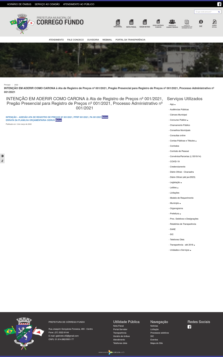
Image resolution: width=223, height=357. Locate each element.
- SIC (171, 234)
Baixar (105, 117)
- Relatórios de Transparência (182, 223)
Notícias (154, 325)
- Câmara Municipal (178, 114)
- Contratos (174, 145)
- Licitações (174, 192)
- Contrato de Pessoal (179, 150)
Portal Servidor (120, 329)
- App (171, 104)
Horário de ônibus (121, 336)
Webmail (107, 39)
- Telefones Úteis (176, 239)
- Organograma (176, 208)
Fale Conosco (75, 39)
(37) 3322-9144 (61, 332)
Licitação (154, 329)
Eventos (154, 339)
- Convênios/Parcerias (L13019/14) (185, 156)
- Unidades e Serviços (179, 249)
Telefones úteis (120, 342)
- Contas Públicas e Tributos (182, 140)
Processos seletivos (159, 332)
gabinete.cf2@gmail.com (67, 335)
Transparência (119, 332)
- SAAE (172, 229)
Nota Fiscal (118, 325)
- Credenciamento (177, 166)
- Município (174, 202)
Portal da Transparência (130, 39)
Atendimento (56, 39)
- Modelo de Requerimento (181, 197)
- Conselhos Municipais (179, 130)
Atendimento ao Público (78, 4)
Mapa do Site (156, 342)
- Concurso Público (178, 119)
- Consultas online (177, 135)
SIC (152, 336)
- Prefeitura (174, 213)
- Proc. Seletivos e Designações (183, 218)
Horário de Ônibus (19, 4)
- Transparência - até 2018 (181, 244)
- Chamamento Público (179, 124)
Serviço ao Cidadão (47, 4)
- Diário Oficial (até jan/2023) (182, 176)
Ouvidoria (93, 39)
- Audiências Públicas (179, 109)
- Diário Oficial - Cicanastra (181, 171)
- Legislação (175, 182)
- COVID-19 (174, 161)
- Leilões (173, 187)
